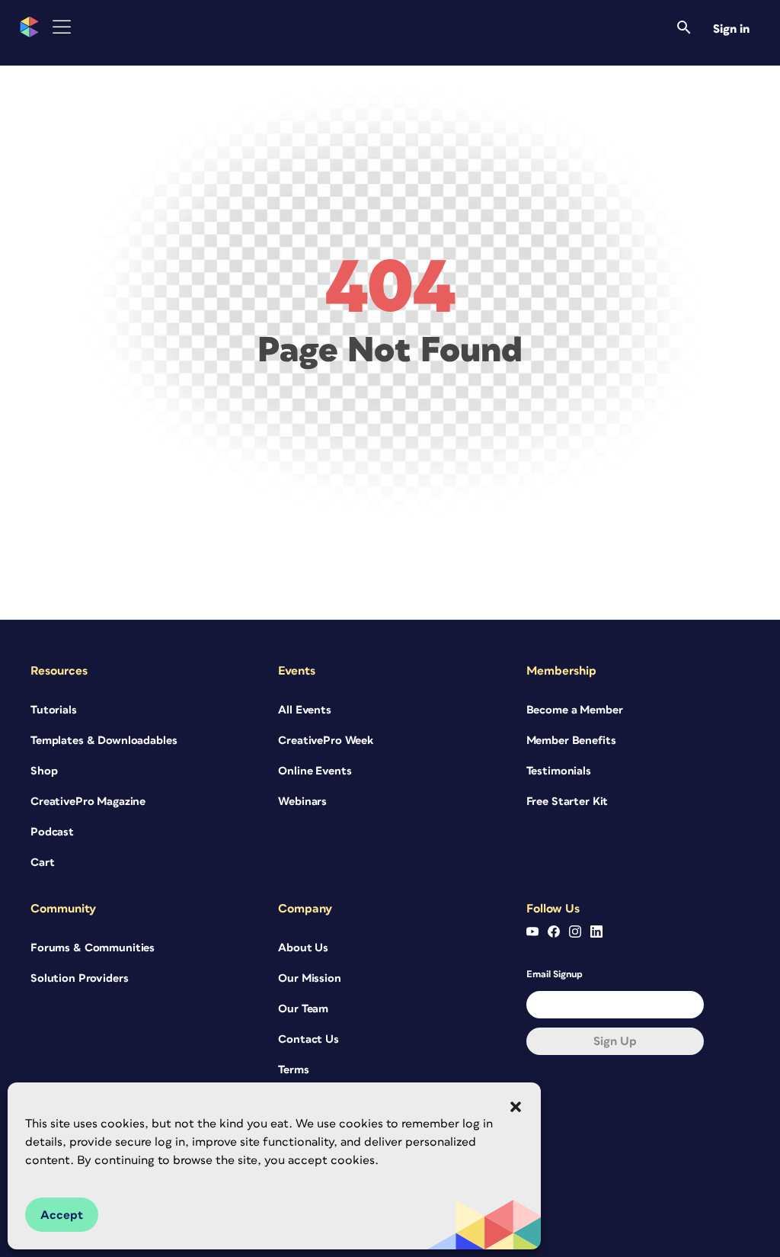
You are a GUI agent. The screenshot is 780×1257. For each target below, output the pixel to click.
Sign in (731, 29)
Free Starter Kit (567, 801)
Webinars (302, 801)
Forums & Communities (92, 948)
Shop (43, 771)
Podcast (52, 832)
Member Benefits (571, 740)
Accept (61, 1215)
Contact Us (308, 1039)
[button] (515, 1106)
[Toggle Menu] (62, 27)
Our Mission (309, 978)
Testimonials (558, 771)
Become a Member (574, 710)
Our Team (303, 1009)
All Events (304, 710)
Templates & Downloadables (103, 740)
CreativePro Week (325, 740)
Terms (293, 1070)
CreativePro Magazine (87, 801)
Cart (42, 862)
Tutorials (53, 710)
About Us (303, 948)
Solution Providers (79, 978)
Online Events (314, 771)
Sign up (615, 1041)
